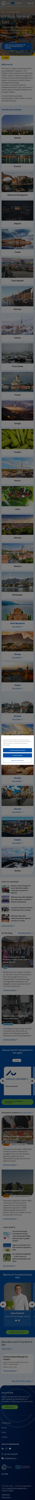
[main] (17, 750)
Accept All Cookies (17, 755)
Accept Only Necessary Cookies (17, 750)
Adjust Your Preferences (17, 760)
